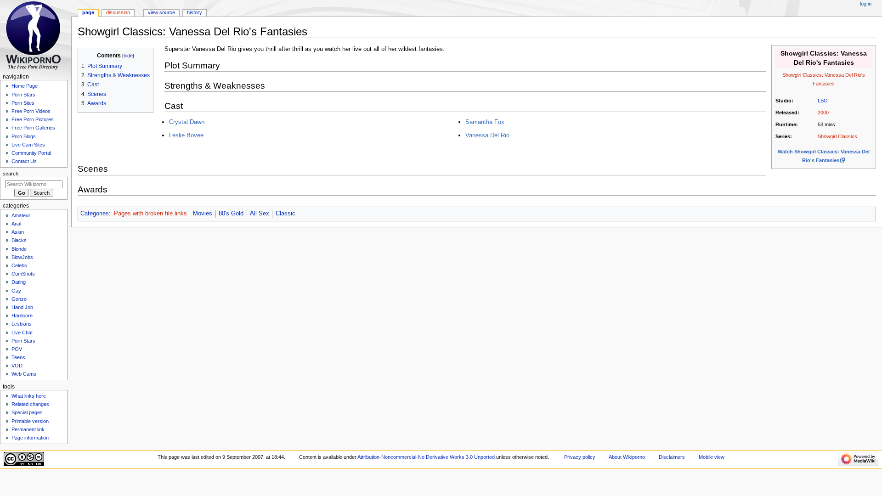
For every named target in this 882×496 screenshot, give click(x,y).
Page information (30, 437)
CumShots (23, 273)
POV (16, 349)
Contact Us (24, 161)
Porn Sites (22, 103)
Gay (16, 290)
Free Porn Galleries (33, 127)
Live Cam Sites (28, 144)
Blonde (19, 249)
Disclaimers (672, 457)
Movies (202, 213)
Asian (17, 232)
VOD (17, 365)
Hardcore (22, 315)
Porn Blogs (23, 136)
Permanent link (28, 429)
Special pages (27, 412)
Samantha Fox (484, 121)
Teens (18, 357)
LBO (823, 100)
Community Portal (31, 153)
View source (161, 12)
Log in (865, 3)
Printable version (30, 421)
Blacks (19, 240)
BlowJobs (22, 257)
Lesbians (21, 324)
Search (10, 173)
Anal (16, 223)
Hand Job (22, 307)
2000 (823, 112)
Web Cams (23, 374)
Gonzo (19, 299)
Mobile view (711, 457)
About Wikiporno (627, 457)
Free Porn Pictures (32, 119)
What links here (28, 396)
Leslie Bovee (186, 135)
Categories (94, 213)
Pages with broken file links (150, 213)
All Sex (259, 213)
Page (88, 12)
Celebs (19, 265)
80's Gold (231, 213)
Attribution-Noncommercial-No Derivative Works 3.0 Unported (426, 457)
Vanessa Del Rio (487, 135)
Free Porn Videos (31, 111)
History (194, 12)
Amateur (20, 215)
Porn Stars (23, 94)
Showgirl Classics (837, 136)
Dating (18, 282)
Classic (285, 213)
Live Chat (22, 332)
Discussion (118, 12)
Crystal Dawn (186, 121)
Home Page (24, 86)
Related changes (30, 404)
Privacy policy (579, 457)
